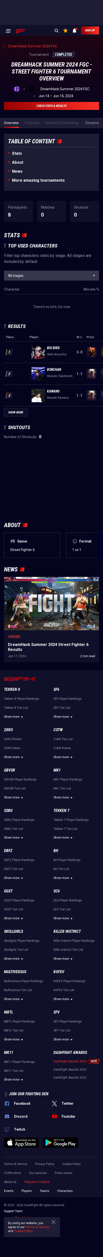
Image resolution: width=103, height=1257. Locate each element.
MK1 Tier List (62, 788)
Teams (44, 1191)
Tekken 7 (62, 810)
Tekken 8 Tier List (16, 707)
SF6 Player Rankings (68, 699)
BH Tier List (61, 869)
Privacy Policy (44, 1164)
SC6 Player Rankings (68, 900)
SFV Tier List (62, 1030)
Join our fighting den (28, 1094)
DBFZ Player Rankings (19, 860)
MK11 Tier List (14, 1071)
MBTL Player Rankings (19, 1021)
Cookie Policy (71, 1164)
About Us (10, 1182)
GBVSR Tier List (15, 788)
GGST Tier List (13, 909)
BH (56, 850)
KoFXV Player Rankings (70, 981)
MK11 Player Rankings (19, 1062)
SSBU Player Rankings (19, 820)
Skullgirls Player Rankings (22, 941)
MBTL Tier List (14, 1030)
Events (9, 1191)
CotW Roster (62, 748)
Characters (65, 1191)
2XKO (8, 729)
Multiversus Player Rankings (23, 981)
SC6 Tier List (62, 909)
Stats (17, 153)
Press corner (63, 1173)
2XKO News (12, 748)
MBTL (8, 1012)
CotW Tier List (63, 739)
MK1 (57, 770)
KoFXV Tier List (64, 990)
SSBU (8, 810)
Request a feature (37, 1182)
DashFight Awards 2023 (70, 1069)
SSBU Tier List (13, 829)
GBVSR (9, 770)
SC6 (57, 891)
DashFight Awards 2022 (70, 1077)
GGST (8, 891)
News (17, 171)
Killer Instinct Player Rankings (74, 941)
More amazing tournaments (38, 180)
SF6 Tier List (62, 707)
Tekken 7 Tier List (66, 829)
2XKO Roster (13, 739)
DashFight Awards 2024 (70, 1061)
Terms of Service (15, 1164)
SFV (57, 1012)
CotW (58, 729)
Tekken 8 (12, 689)
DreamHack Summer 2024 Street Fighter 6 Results (44, 579)
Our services (38, 1173)
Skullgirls (13, 931)
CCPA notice (12, 1173)
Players (27, 1191)
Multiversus (15, 971)
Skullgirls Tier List (16, 949)
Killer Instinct (67, 931)
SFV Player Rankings (68, 1021)
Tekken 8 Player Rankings (21, 699)
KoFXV (59, 971)
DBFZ (8, 850)
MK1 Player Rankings (68, 779)
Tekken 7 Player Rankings (71, 820)
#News (14, 637)
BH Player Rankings (67, 860)
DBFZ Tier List (13, 869)
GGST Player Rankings (19, 900)
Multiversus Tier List (18, 990)
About (17, 162)
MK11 (8, 1052)
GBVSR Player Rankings (20, 779)
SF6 (56, 689)
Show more (12, 716)
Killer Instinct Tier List (68, 949)
